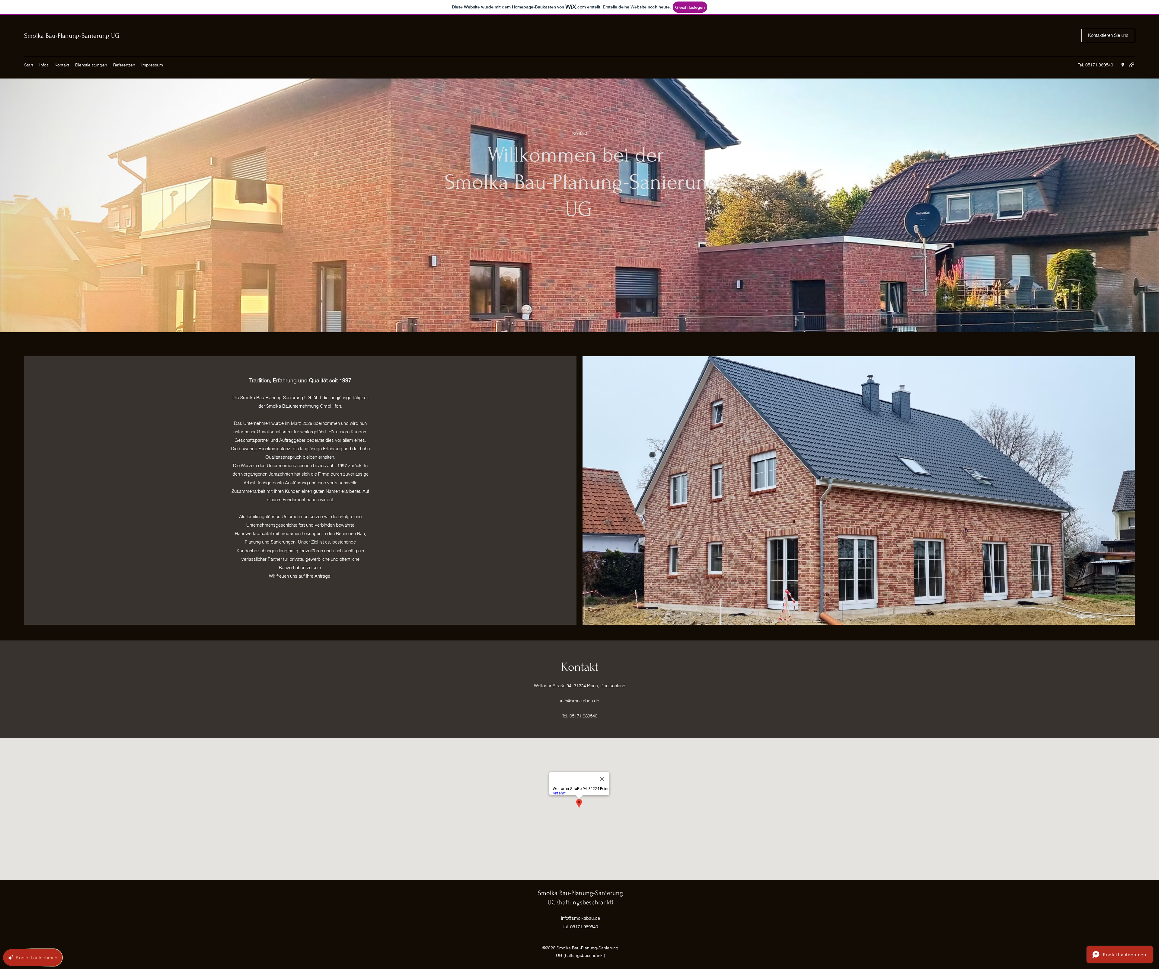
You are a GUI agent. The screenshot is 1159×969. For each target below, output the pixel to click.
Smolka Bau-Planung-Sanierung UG (71, 35)
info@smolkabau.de (579, 701)
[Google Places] (1123, 65)
